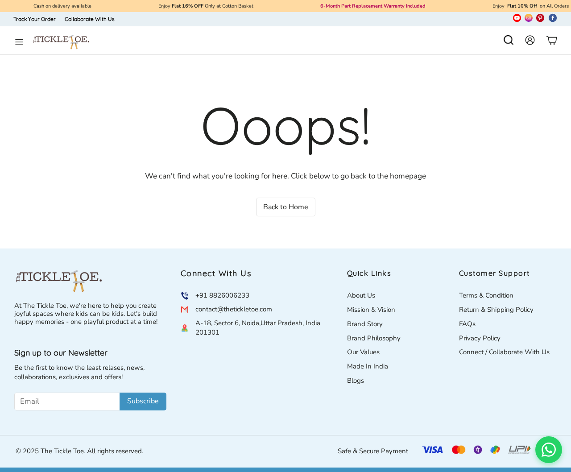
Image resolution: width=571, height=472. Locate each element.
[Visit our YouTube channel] (517, 19)
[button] (508, 41)
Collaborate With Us (90, 19)
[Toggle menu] (19, 42)
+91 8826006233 (222, 295)
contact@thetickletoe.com (233, 309)
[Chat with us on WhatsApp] (548, 449)
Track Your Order (34, 19)
